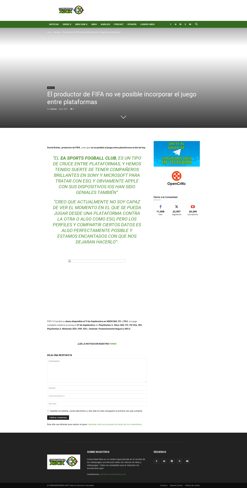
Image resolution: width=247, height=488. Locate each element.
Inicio (49, 32)
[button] (196, 24)
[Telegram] (87, 137)
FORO (112, 343)
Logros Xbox (147, 24)
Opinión (131, 24)
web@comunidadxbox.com (113, 474)
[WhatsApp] (80, 137)
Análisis (105, 24)
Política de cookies (192, 485)
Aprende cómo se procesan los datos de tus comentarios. (115, 424)
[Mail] (175, 24)
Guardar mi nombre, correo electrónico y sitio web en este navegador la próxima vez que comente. (96, 411)
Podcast (118, 24)
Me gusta (161, 205)
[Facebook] (171, 24)
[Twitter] (185, 24)
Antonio (53, 109)
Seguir (177, 205)
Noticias (54, 24)
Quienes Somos (176, 485)
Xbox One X (81, 24)
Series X (67, 24)
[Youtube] (190, 24)
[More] (94, 137)
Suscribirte (193, 205)
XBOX (94, 24)
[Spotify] (180, 24)
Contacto (163, 485)
